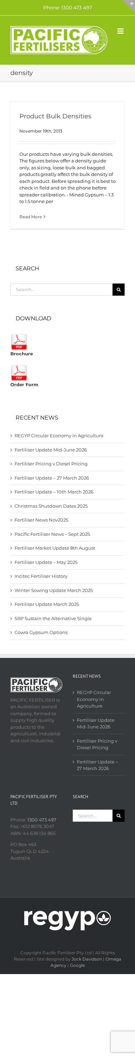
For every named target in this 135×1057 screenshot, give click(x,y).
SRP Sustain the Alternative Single (53, 618)
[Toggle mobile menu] (121, 31)
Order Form (24, 384)
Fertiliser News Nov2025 (41, 520)
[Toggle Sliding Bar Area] (129, 6)
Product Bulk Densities (55, 116)
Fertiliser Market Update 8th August (55, 548)
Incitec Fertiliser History (41, 576)
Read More (30, 216)
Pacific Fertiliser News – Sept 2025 (52, 534)
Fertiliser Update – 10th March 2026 (54, 491)
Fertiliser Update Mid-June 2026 (51, 450)
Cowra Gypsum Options (41, 632)
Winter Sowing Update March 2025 (54, 590)
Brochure (21, 353)
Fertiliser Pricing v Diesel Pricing (51, 463)
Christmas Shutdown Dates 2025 (51, 506)
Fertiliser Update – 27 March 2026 (52, 478)
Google (77, 965)
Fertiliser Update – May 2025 (46, 562)
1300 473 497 (41, 819)
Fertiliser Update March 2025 (47, 604)
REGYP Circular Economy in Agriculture (59, 435)
